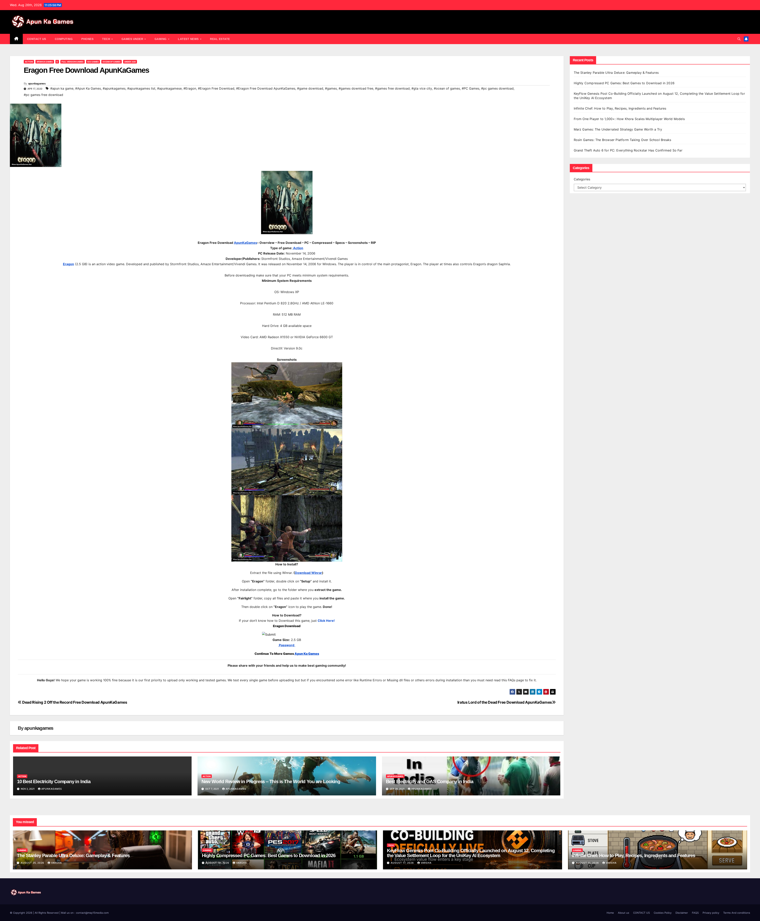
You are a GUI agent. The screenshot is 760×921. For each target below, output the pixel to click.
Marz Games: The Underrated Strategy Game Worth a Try (618, 129)
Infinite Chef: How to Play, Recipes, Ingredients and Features (620, 108)
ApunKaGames (245, 243)
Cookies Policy (663, 912)
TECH (106, 39)
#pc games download (497, 88)
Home (610, 912)
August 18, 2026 (218, 862)
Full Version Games (73, 62)
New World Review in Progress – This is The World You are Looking (270, 781)
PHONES (87, 39)
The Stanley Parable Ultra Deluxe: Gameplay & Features (617, 73)
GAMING (161, 39)
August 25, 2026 (33, 862)
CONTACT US (36, 39)
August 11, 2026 (588, 862)
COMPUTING (64, 39)
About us (623, 912)
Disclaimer (681, 912)
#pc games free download (43, 95)
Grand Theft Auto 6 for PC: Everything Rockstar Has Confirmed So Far (629, 150)
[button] (739, 39)
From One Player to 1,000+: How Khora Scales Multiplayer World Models (629, 119)
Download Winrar (308, 573)
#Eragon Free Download (216, 88)
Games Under (133, 39)
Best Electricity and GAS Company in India (429, 781)
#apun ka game (61, 88)
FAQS (695, 912)
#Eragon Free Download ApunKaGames (265, 88)
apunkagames (37, 83)
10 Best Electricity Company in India (53, 781)
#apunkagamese (169, 88)
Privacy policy (711, 912)
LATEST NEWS (189, 39)
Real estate (220, 39)
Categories (582, 179)
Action (29, 62)
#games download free (356, 88)
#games (331, 88)
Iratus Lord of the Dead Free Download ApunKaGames (504, 702)
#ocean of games (447, 88)
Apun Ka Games (45, 62)
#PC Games (470, 88)
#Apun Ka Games (88, 88)
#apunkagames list (141, 88)
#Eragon (189, 88)
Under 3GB (130, 62)
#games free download (392, 88)
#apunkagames (114, 88)
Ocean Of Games (112, 62)
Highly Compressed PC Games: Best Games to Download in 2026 (625, 83)
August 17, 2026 (403, 862)
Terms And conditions (736, 912)
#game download (310, 88)
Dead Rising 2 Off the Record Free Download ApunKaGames (74, 702)
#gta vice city (421, 88)
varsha (56, 862)
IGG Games (93, 62)
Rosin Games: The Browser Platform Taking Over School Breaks (622, 140)
